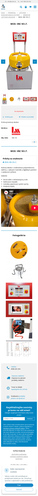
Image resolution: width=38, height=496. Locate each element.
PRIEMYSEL (12, 13)
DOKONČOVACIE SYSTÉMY (10, 15)
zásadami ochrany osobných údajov (14, 428)
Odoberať (30, 418)
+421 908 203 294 (25, 1)
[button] (21, 7)
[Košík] (30, 7)
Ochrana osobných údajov (19, 457)
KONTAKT (19, 459)
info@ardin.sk (11, 1)
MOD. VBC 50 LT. (11, 162)
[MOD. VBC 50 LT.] (19, 60)
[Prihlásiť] (26, 7)
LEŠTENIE (22, 13)
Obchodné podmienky (19, 454)
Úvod (3, 13)
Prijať (19, 485)
